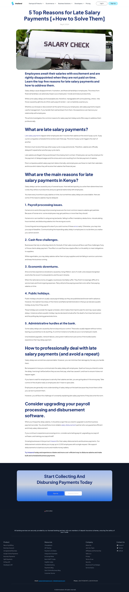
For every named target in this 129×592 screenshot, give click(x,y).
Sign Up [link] (55, 493)
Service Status (90, 568)
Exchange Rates (49, 556)
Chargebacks (48, 545)
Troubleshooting (50, 565)
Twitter (120, 548)
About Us (88, 545)
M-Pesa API (7, 562)
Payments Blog (49, 568)
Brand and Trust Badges (93, 565)
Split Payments (8, 559)
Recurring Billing (9, 545)
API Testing (48, 548)
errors (76, 226)
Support (121, 545)
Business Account (9, 548)
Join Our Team (90, 548)
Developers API (8, 565)
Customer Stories (50, 573)
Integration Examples (51, 553)
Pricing (88, 3)
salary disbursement (68, 425)
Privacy (88, 556)
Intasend (53, 441)
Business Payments (9, 556)
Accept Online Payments (11, 553)
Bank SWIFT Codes (50, 559)
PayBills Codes (49, 562)
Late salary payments (33, 136)
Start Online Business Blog (53, 570)
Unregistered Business (10, 551)
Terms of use (89, 559)
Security (88, 562)
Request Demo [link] (73, 493)
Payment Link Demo (51, 551)
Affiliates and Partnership (93, 551)
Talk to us (88, 553)
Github (120, 551)
